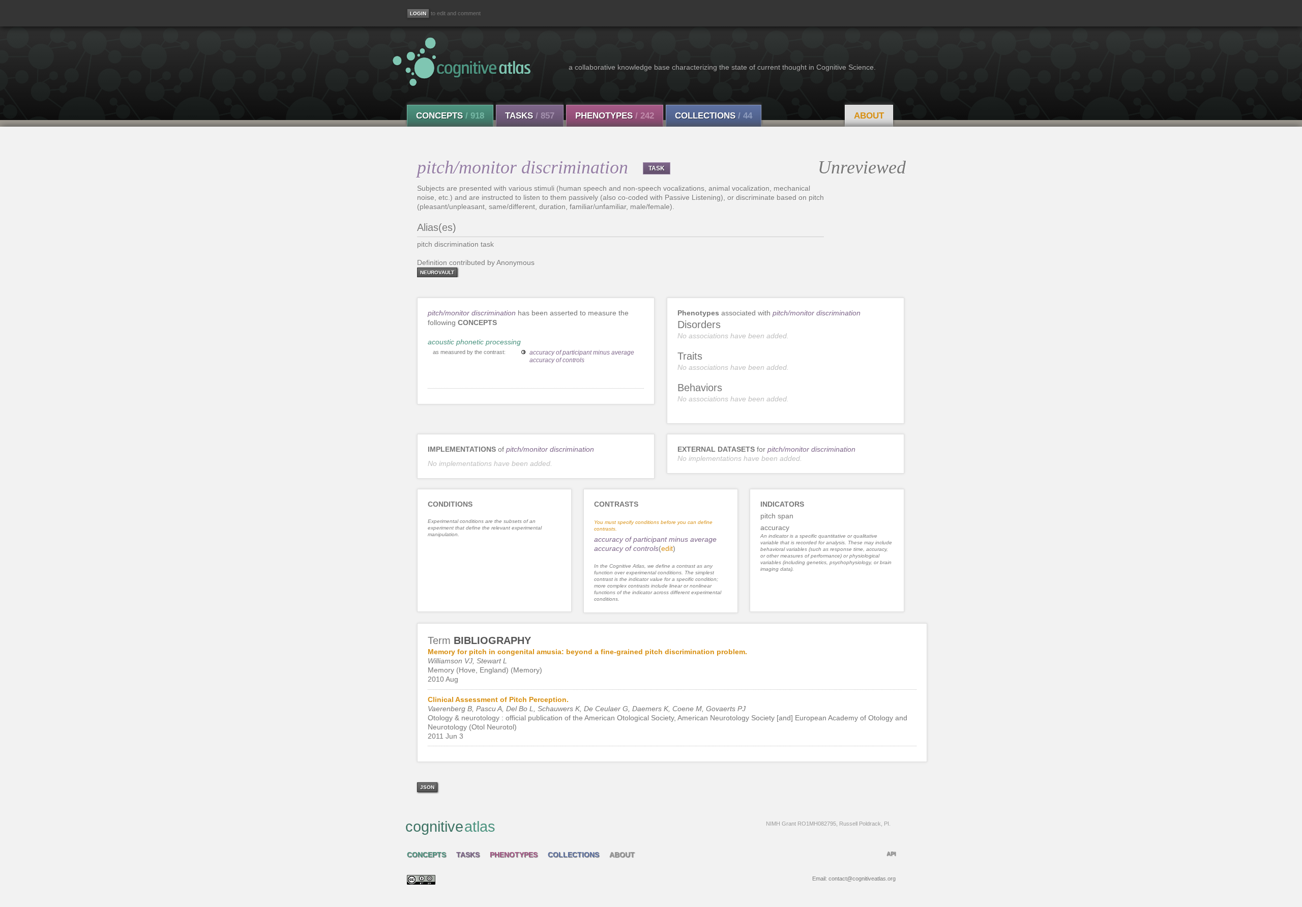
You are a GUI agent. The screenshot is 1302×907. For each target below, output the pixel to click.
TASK (656, 168)
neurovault (437, 272)
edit (667, 548)
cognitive (648, 826)
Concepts (450, 116)
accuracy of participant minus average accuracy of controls (581, 356)
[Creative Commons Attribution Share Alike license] (421, 882)
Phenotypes (614, 116)
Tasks (529, 116)
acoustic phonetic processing (474, 342)
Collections (713, 116)
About (869, 116)
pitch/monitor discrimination (472, 313)
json (427, 787)
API (891, 854)
